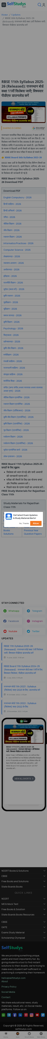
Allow (36, 523)
